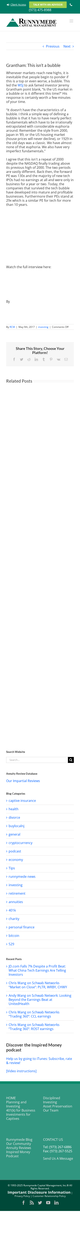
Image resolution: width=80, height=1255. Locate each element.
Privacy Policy (22, 1196)
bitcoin (14, 936)
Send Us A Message (58, 1158)
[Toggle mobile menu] (72, 21)
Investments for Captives (18, 1116)
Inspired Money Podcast (18, 1154)
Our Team (50, 1110)
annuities (16, 902)
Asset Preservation (57, 1106)
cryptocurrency (20, 843)
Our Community (18, 1143)
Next (67, 46)
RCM (12, 327)
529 (11, 944)
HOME (11, 1098)
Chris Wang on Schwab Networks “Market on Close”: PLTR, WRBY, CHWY (38, 985)
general (14, 834)
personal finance (21, 927)
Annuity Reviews (18, 1148)
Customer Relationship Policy (49, 1196)
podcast (15, 851)
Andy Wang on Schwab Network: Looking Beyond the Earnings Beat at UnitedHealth (40, 999)
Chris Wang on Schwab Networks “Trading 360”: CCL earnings (34, 1014)
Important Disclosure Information (39, 1192)
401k (12, 910)
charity (14, 919)
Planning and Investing (16, 1104)
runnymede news (22, 876)
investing (43, 327)
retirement (17, 893)
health (13, 809)
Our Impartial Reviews (23, 781)
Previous (52, 46)
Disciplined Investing (51, 1100)
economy (16, 860)
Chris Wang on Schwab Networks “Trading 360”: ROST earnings (34, 1026)
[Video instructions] (21, 1071)
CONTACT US (53, 1139)
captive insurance (22, 801)
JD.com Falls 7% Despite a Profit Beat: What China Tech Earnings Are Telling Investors (37, 970)
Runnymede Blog (19, 1139)
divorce (14, 817)
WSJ (20, 85)
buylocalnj (16, 826)
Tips (12, 868)
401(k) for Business (20, 1110)
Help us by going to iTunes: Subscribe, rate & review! (39, 1060)
